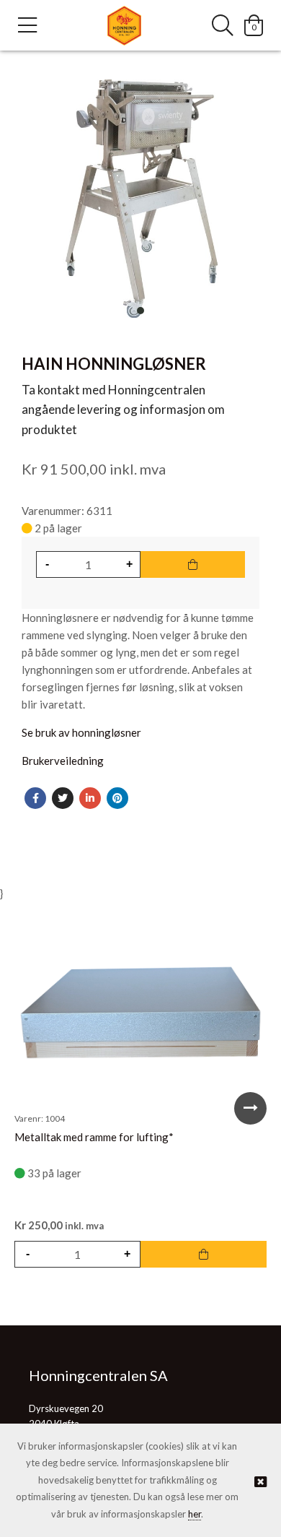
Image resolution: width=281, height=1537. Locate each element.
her (194, 1514)
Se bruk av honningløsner (81, 732)
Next (250, 1108)
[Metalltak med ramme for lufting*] (140, 1014)
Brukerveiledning (63, 760)
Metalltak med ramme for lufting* (94, 1136)
